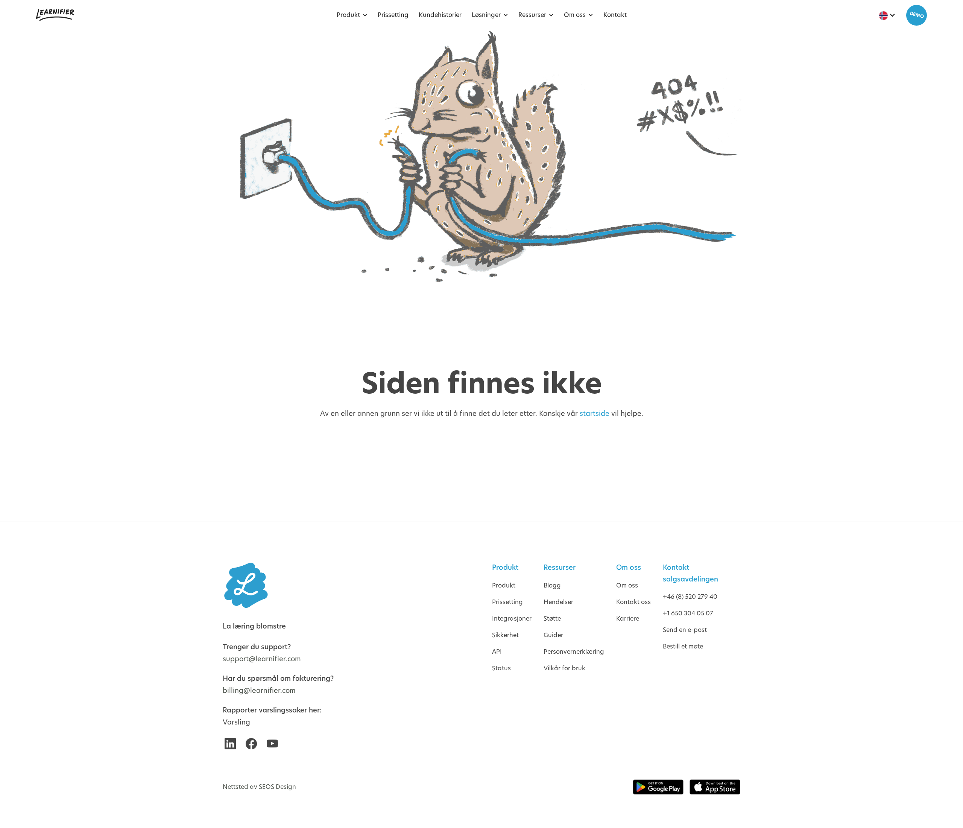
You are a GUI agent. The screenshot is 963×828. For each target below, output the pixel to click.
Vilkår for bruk (564, 668)
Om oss (627, 585)
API (497, 651)
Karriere (627, 618)
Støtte (552, 618)
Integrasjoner (512, 618)
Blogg (552, 585)
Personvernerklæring (574, 651)
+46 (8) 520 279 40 (690, 596)
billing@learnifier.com (259, 690)
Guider (553, 635)
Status (501, 668)
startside (594, 413)
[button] (350, 15)
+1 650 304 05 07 (688, 613)
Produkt (503, 585)
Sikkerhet (505, 635)
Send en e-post (685, 630)
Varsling (236, 722)
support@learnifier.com (262, 659)
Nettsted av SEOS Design (259, 786)
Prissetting (507, 602)
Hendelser (558, 602)
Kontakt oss (633, 602)
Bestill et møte (683, 646)
